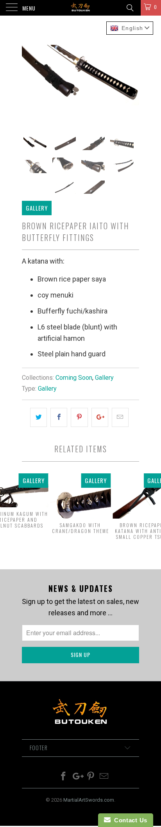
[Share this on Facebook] (58, 417)
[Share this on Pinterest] (79, 417)
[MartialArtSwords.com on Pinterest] (91, 777)
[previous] (29, 84)
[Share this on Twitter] (38, 417)
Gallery (104, 377)
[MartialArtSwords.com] (80, 8)
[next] (132, 84)
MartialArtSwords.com (88, 800)
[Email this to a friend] (120, 417)
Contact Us (129, 820)
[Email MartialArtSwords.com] (104, 777)
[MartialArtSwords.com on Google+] (77, 777)
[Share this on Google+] (99, 417)
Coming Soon (73, 377)
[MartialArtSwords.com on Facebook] (64, 777)
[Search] (129, 8)
